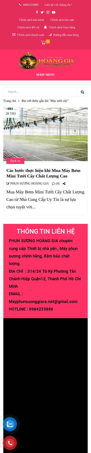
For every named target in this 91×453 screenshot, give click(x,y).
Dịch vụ (15, 161)
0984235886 (41, 309)
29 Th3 (11, 113)
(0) (57, 183)
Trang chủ (9, 101)
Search (82, 92)
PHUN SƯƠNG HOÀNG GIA (29, 183)
